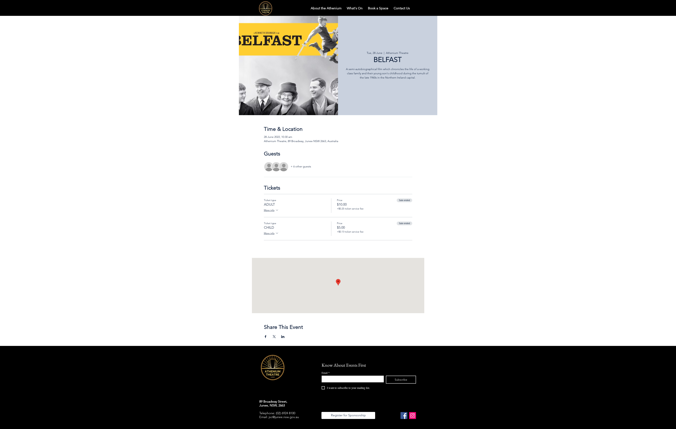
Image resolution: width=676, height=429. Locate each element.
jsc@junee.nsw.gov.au (284, 417)
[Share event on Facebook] (265, 336)
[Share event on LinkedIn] (282, 336)
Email (326, 372)
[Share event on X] (274, 336)
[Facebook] (403, 415)
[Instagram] (412, 415)
